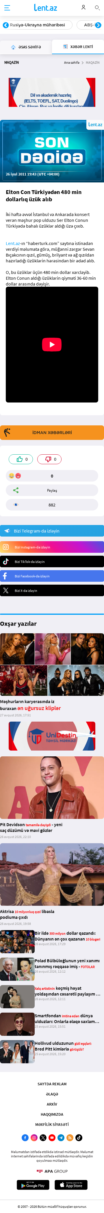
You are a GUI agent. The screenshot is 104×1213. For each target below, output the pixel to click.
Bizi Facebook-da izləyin (32, 576)
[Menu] (7, 8)
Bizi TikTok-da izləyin (30, 561)
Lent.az (13, 243)
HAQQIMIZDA (52, 1114)
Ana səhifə (71, 62)
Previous (5, 25)
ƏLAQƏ (52, 1094)
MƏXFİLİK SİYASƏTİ (52, 1124)
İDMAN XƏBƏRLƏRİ (52, 432)
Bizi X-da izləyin (26, 590)
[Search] (97, 7)
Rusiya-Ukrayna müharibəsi (37, 25)
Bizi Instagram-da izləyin (32, 547)
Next (98, 25)
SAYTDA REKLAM (52, 1083)
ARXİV (52, 1104)
